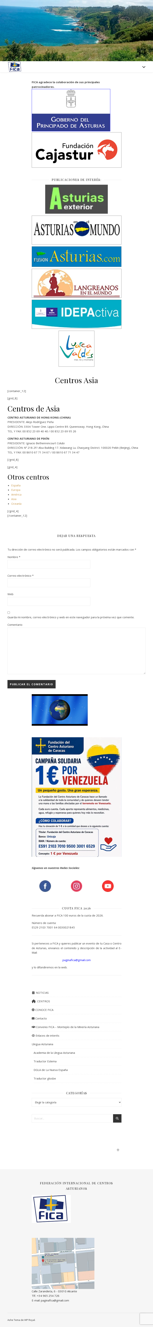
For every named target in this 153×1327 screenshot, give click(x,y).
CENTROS (43, 1001)
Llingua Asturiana (42, 1044)
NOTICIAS (42, 992)
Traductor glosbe (45, 1078)
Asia (13, 499)
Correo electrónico (20, 575)
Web (10, 594)
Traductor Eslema (45, 1061)
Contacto (41, 1018)
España (16, 485)
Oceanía (16, 503)
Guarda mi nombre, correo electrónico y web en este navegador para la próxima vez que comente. (70, 617)
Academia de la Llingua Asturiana (54, 1053)
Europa (15, 490)
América (16, 494)
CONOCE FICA (44, 1010)
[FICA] (14, 66)
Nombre (13, 557)
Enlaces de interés (47, 1035)
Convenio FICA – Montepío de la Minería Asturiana (67, 1027)
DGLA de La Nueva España (51, 1070)
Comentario (14, 624)
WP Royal (29, 1320)
